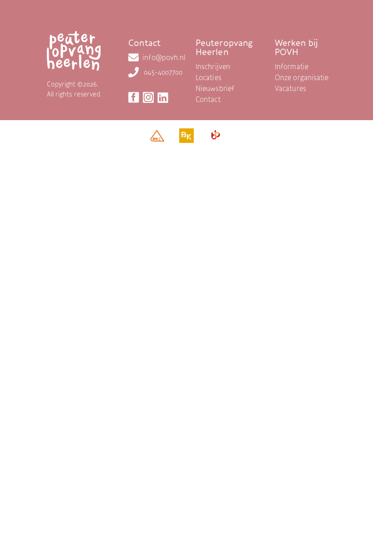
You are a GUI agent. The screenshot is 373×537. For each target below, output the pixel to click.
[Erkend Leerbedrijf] (215, 137)
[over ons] (214, 25)
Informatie (291, 66)
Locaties (209, 77)
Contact (208, 99)
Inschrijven (213, 66)
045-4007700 (163, 72)
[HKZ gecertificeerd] (157, 138)
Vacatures (290, 88)
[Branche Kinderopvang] (186, 137)
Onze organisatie (302, 77)
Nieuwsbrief (215, 88)
